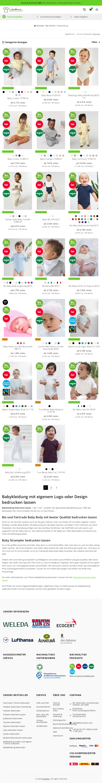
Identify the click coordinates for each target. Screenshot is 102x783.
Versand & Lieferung (57, 715)
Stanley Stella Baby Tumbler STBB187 (18, 220)
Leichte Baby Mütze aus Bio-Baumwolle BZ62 (51, 347)
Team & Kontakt (56, 704)
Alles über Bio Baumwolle (42, 715)
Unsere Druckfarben (42, 721)
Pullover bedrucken (11, 710)
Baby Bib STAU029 (51, 219)
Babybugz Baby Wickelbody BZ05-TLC (84, 96)
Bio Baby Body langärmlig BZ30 (17, 286)
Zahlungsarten (59, 720)
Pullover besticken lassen (14, 714)
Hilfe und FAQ (42, 703)
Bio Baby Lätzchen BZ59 (84, 409)
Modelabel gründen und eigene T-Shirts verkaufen (17, 742)
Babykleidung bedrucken (14, 747)
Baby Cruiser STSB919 (18, 159)
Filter (94, 42)
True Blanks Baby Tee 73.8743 (51, 472)
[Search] (84, 10)
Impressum (58, 735)
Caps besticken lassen (13, 730)
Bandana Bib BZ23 (51, 286)
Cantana (46, 779)
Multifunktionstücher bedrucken (17, 738)
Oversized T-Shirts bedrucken (16, 703)
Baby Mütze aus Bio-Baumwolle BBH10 (17, 347)
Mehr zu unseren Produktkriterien (82, 676)
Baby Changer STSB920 (51, 159)
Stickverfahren (42, 710)
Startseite (40, 25)
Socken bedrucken (11, 734)
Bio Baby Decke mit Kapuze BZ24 (84, 286)
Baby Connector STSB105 (84, 159)
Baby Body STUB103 (50, 95)
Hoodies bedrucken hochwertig (17, 707)
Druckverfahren (43, 707)
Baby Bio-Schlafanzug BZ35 (18, 472)
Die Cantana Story (58, 709)
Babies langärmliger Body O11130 (18, 409)
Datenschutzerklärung (63, 728)
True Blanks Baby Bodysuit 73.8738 (51, 410)
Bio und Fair (50, 25)
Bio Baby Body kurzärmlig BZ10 (84, 225)
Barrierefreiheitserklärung (64, 724)
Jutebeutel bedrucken (12, 718)
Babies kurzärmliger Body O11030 (84, 346)
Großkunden (42, 726)
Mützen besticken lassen (14, 726)
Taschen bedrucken (12, 722)
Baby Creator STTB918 (17, 98)
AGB (55, 731)
